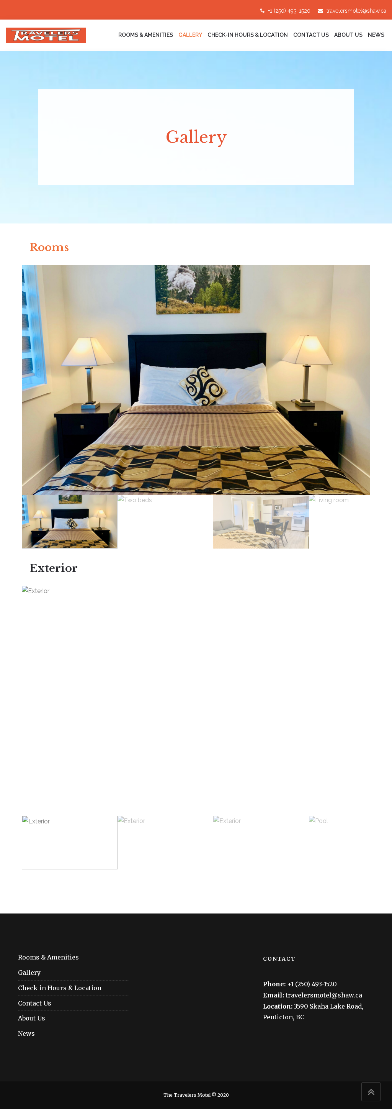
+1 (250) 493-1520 (288, 11)
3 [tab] (192, 812)
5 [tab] (215, 812)
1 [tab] (169, 812)
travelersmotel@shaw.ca (355, 11)
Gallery (190, 35)
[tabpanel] (196, 701)
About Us (348, 35)
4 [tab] (203, 812)
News (376, 35)
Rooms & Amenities (145, 35)
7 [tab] (238, 812)
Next (356, 380)
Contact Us (311, 35)
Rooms (49, 247)
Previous (36, 380)
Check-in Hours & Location (247, 35)
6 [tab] (226, 812)
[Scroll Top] (371, 1091)
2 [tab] (181, 812)
